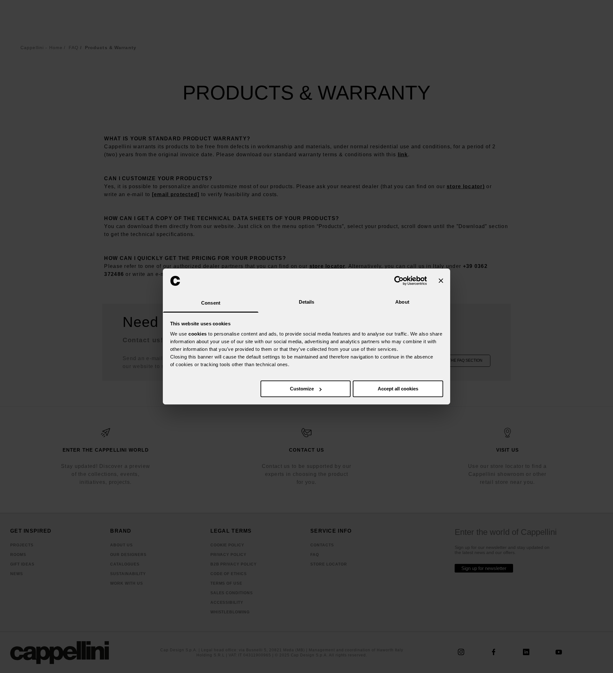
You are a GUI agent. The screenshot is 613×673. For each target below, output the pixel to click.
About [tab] (402, 302)
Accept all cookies (398, 388)
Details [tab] (306, 302)
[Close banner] (441, 280)
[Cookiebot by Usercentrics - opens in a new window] (399, 280)
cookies (197, 333)
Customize (302, 388)
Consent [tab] (210, 303)
